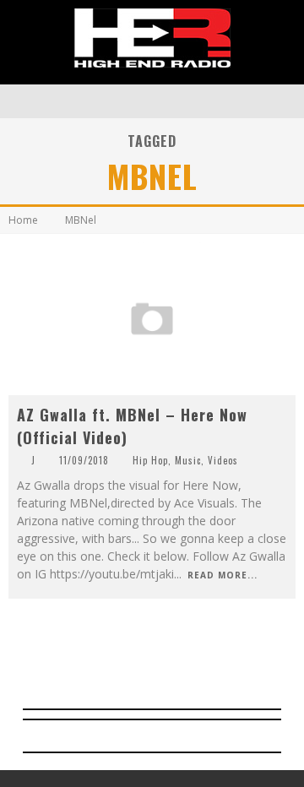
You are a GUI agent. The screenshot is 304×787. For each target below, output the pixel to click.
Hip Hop (150, 460)
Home (23, 220)
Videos (223, 460)
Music (188, 460)
